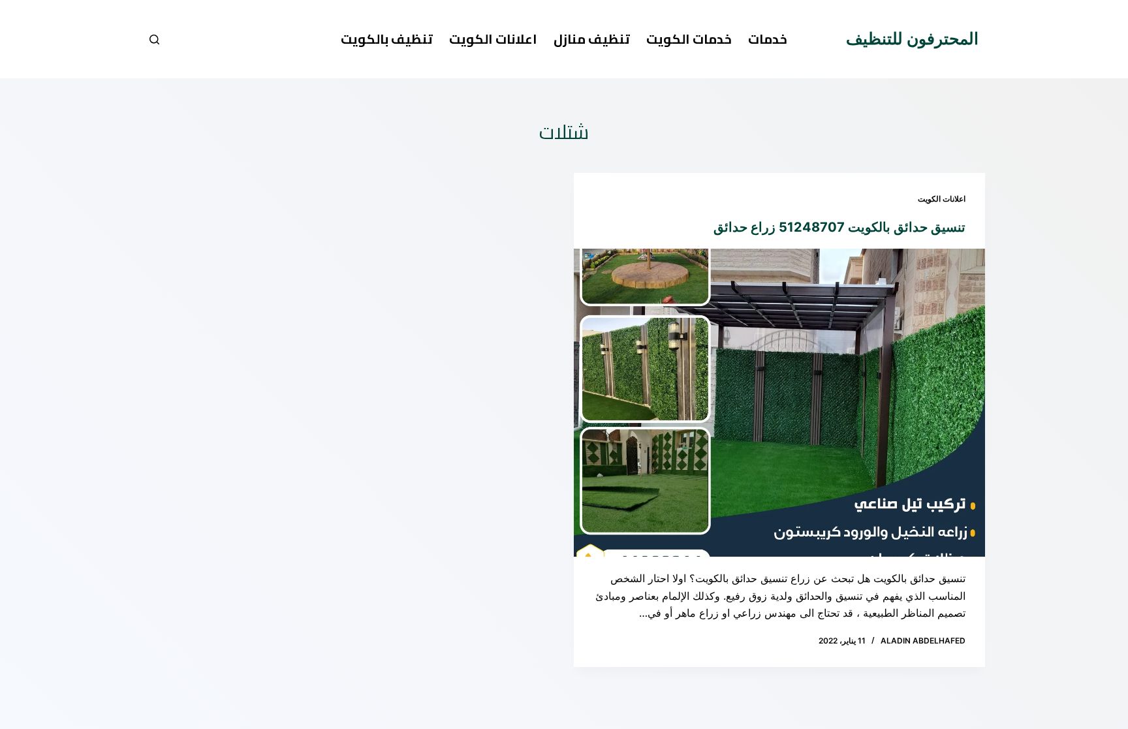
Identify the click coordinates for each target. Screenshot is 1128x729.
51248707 (812, 227)
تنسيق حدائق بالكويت (905, 227)
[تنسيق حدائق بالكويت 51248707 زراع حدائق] (779, 403)
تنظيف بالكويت (387, 39)
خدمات (767, 39)
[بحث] (154, 39)
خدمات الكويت (689, 39)
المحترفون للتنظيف (912, 38)
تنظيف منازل (592, 39)
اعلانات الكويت (493, 39)
